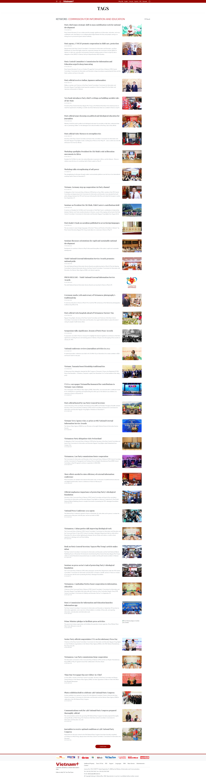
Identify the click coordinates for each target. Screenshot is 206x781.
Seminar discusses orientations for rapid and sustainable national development (90, 242)
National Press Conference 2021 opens (79, 510)
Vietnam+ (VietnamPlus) (69, 1)
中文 (140, 1)
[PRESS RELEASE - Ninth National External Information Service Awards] (132, 282)
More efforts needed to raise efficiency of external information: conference (89, 475)
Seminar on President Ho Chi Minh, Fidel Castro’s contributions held (91, 205)
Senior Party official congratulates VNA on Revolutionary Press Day (90, 639)
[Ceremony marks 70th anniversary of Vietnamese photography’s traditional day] (132, 300)
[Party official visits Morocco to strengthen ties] (132, 138)
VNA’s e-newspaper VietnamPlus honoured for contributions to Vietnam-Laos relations (89, 385)
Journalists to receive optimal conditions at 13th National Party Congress (89, 730)
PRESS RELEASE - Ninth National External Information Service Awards (89, 278)
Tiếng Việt (120, 1)
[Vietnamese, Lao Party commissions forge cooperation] (132, 662)
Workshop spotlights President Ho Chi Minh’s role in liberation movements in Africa (89, 152)
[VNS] (110, 757)
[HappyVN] (61, 757)
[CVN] (122, 757)
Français (131, 1)
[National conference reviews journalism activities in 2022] (132, 353)
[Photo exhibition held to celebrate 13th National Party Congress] (132, 697)
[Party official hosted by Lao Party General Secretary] (132, 408)
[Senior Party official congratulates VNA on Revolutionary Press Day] (132, 644)
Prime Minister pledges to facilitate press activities (84, 621)
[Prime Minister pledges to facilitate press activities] (132, 626)
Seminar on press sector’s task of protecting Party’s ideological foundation (89, 566)
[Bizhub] (100, 757)
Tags (103, 8)
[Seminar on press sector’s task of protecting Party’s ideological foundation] (132, 570)
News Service (131, 763)
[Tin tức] (85, 757)
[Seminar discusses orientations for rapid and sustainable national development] (132, 245)
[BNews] (92, 757)
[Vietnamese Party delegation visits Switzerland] (132, 443)
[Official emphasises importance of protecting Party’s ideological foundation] (132, 497)
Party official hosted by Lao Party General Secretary (84, 403)
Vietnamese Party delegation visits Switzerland (82, 438)
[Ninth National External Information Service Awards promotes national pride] (132, 263)
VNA (124, 763)
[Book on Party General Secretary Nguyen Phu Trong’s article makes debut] (132, 551)
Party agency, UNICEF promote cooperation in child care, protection (91, 43)
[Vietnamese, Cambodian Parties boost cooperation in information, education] (132, 589)
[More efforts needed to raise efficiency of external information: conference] (132, 479)
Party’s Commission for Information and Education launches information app (88, 603)
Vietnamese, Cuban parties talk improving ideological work (88, 528)
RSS (106, 763)
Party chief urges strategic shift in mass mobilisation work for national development (92, 26)
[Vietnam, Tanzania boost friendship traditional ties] (132, 371)
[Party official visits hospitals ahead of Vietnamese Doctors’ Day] (132, 318)
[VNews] (78, 757)
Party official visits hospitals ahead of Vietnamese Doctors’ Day (89, 313)
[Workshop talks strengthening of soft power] (132, 174)
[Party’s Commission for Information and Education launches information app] (132, 607)
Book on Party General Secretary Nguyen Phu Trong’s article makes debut (91, 547)
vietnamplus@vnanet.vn (94, 773)
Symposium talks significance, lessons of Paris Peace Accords (88, 330)
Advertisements (141, 763)
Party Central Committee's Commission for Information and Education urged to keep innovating (88, 62)
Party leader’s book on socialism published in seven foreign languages (92, 223)
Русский (145, 1)
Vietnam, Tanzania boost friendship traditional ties (84, 366)
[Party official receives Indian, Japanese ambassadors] (132, 85)
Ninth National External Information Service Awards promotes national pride (89, 259)
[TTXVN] (71, 757)
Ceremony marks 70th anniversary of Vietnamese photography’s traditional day (89, 296)
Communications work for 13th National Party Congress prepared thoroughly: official (90, 711)
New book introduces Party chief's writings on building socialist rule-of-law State (92, 99)
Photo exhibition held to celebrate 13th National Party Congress (89, 692)
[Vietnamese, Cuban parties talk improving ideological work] (132, 533)
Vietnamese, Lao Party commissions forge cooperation (86, 657)
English (126, 1)
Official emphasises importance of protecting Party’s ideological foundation (89, 493)
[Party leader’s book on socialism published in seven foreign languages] (132, 228)
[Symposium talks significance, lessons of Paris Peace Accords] (132, 335)
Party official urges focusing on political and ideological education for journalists (91, 117)
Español (136, 1)
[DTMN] (133, 757)
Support (111, 763)
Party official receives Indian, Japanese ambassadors (85, 80)
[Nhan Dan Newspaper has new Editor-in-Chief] (132, 679)
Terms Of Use (99, 763)
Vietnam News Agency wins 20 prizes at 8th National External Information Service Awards (88, 422)
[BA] (144, 757)
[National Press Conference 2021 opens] (132, 515)
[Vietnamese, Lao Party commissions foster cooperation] (132, 461)
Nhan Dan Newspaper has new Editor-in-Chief (83, 675)
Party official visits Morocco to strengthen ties (82, 133)
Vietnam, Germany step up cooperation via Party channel (87, 187)
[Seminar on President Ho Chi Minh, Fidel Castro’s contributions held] (132, 210)
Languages (118, 763)
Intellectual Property (89, 763)
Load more (103, 746)
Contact (86, 765)
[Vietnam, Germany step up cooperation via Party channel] (132, 192)
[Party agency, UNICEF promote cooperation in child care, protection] (132, 48)
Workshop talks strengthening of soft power (81, 169)
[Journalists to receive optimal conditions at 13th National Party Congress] (132, 734)
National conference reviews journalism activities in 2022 (87, 348)
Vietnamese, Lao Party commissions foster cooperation (86, 456)
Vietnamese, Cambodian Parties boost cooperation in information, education (90, 585)
